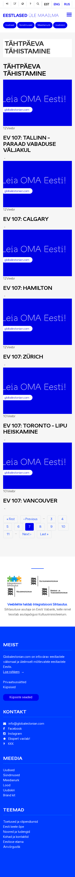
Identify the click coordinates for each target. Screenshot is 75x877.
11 (10, 534)
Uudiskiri (60, 25)
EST (46, 4)
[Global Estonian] (31, 14)
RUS (67, 4)
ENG (57, 4)
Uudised (9, 25)
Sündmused (25, 25)
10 (65, 526)
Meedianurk (44, 25)
